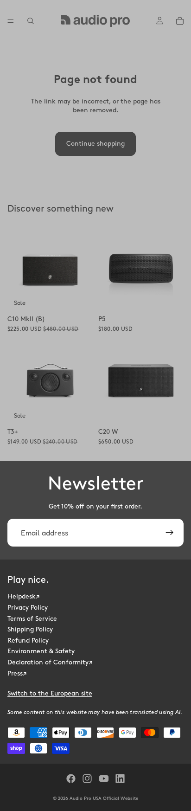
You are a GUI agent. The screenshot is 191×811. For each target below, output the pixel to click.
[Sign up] (169, 532)
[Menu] (10, 21)
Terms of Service (32, 618)
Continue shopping (95, 144)
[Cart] (180, 21)
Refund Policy (28, 640)
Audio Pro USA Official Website (104, 798)
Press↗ (16, 673)
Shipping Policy (30, 629)
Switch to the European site (49, 693)
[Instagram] (87, 778)
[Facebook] (70, 778)
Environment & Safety (41, 651)
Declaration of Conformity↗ (49, 662)
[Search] (30, 21)
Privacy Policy (27, 608)
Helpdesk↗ (23, 596)
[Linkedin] (120, 778)
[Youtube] (103, 778)
